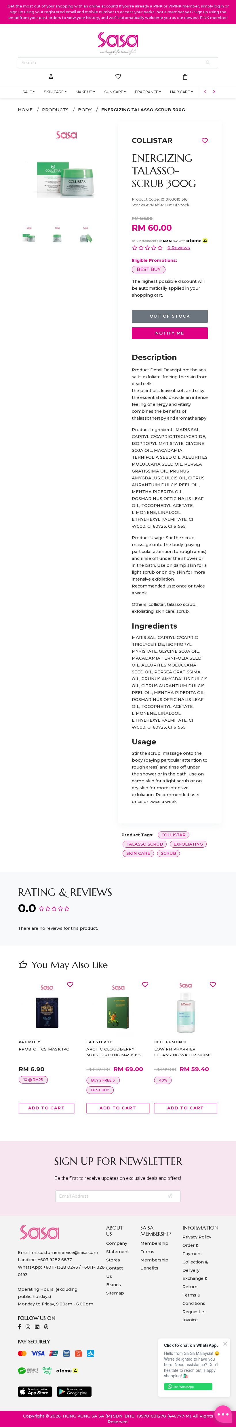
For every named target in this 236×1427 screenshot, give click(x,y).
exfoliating (188, 844)
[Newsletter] (170, 1196)
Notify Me (169, 333)
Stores (113, 1260)
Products (55, 109)
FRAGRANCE (146, 92)
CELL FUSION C (170, 1042)
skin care (138, 853)
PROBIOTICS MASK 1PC (44, 1049)
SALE (27, 92)
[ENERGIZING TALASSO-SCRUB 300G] (66, 216)
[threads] (46, 1327)
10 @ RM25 (33, 1080)
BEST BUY (149, 269)
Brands (113, 1284)
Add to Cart (46, 1108)
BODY (85, 109)
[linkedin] (37, 1327)
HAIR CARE (180, 92)
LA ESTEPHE (99, 1042)
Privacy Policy (196, 1237)
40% (163, 1080)
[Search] (208, 63)
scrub (168, 853)
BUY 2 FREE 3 (103, 1080)
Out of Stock (170, 316)
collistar (173, 835)
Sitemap (115, 1293)
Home (25, 109)
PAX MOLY (29, 1042)
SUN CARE (113, 92)
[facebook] (19, 1327)
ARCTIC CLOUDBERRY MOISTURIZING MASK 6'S (113, 1052)
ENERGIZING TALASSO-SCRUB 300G (143, 109)
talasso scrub (144, 844)
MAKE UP (84, 92)
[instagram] (28, 1327)
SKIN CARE (54, 92)
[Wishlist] (70, 985)
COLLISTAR (152, 140)
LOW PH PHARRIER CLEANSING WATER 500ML (183, 1052)
